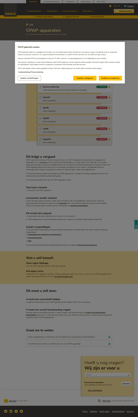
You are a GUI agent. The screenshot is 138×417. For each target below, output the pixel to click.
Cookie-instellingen (29, 78)
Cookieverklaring (24, 72)
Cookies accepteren (110, 78)
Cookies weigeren (85, 78)
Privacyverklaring (37, 72)
